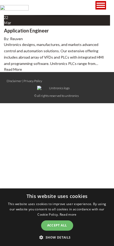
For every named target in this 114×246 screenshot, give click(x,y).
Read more (68, 214)
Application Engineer (26, 31)
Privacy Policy (33, 81)
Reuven (16, 38)
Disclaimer (14, 81)
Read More (13, 69)
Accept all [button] (57, 225)
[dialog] (57, 217)
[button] (57, 237)
